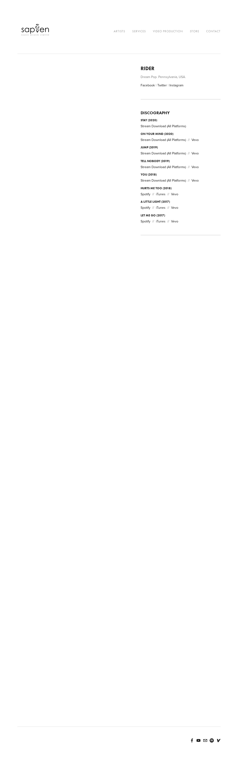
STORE (194, 31)
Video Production (168, 31)
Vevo (195, 139)
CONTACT (213, 31)
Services (139, 31)
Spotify (145, 194)
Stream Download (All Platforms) (163, 126)
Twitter (162, 85)
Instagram (176, 85)
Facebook (148, 85)
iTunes (160, 194)
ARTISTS (119, 31)
